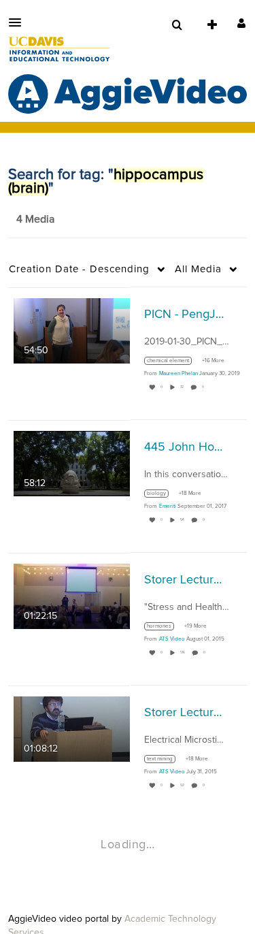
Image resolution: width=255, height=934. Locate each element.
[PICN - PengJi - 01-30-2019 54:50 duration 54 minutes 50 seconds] (72, 330)
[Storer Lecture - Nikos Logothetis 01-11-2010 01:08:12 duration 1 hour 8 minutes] (72, 728)
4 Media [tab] (35, 219)
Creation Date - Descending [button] (79, 269)
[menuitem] (177, 25)
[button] (19, 22)
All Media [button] (198, 269)
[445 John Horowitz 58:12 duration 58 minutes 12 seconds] (72, 463)
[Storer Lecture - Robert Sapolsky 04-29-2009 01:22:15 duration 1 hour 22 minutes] (72, 595)
